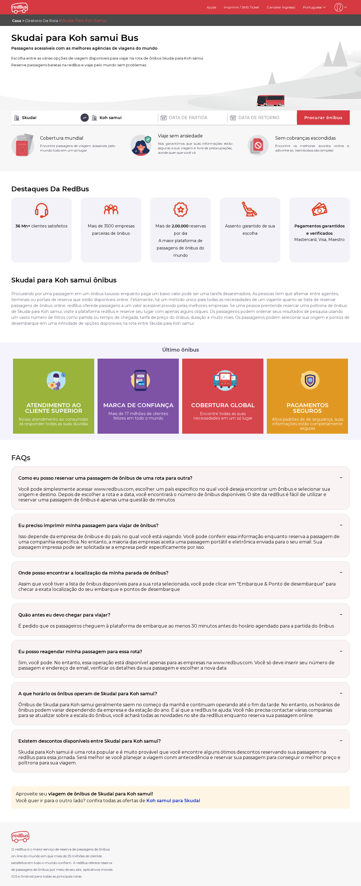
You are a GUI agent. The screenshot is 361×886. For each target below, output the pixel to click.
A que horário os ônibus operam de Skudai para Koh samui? (87, 693)
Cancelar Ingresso (281, 7)
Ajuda (211, 7)
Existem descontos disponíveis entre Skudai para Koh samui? (89, 741)
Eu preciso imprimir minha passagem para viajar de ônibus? (88, 525)
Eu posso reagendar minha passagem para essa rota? (80, 651)
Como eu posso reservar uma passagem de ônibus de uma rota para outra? (105, 478)
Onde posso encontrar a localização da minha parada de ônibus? (93, 573)
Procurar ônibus (323, 117)
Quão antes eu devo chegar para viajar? (64, 615)
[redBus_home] (26, 7)
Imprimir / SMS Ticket (241, 7)
